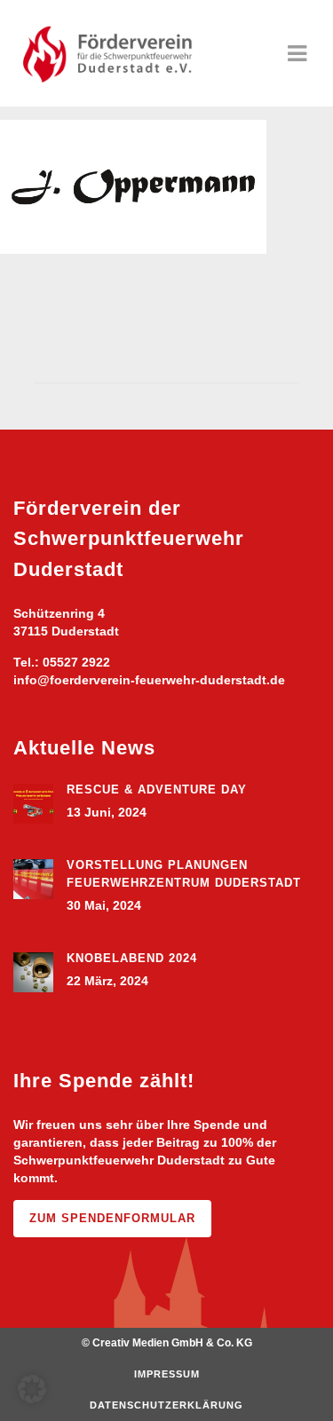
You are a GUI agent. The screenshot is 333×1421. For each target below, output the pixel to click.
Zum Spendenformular (112, 1218)
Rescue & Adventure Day (157, 789)
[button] (32, 1389)
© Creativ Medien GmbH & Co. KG (167, 1343)
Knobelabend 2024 (132, 958)
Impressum (167, 1374)
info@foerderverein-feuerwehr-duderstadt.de (149, 680)
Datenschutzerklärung (166, 1405)
